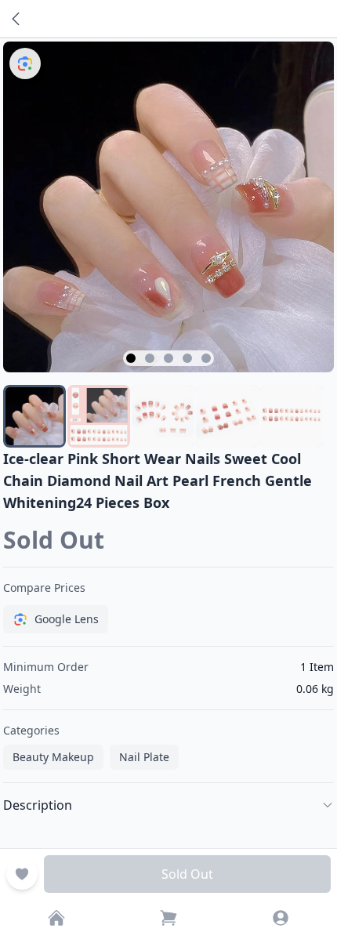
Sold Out (187, 874)
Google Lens (66, 618)
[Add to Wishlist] (22, 874)
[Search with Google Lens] (25, 63)
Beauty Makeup (53, 756)
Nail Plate (144, 756)
